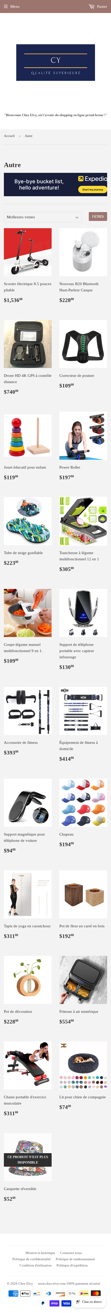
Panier (101, 6)
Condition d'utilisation (36, 1265)
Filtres (98, 217)
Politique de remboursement (75, 1259)
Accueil (9, 136)
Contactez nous (71, 1253)
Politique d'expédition (72, 1265)
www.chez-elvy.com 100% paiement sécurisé (69, 1283)
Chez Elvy (25, 1283)
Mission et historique (40, 1253)
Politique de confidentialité (31, 1259)
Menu (15, 6)
